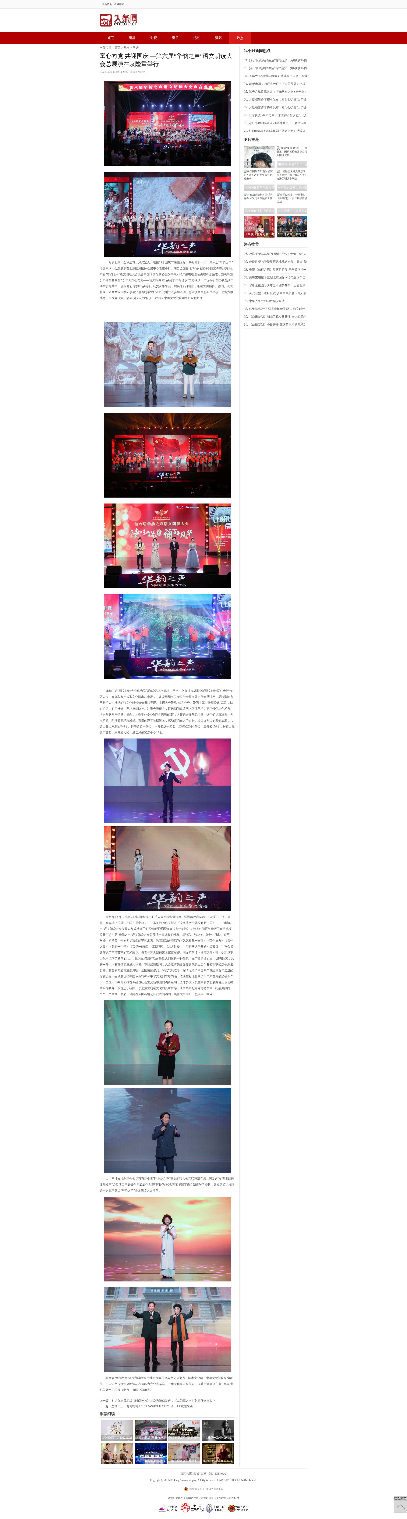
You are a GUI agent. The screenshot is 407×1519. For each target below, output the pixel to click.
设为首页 (107, 4)
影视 (153, 38)
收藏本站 (119, 4)
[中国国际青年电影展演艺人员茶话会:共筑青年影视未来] (259, 178)
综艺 (197, 38)
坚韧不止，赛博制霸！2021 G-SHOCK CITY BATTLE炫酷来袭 (152, 1406)
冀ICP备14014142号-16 (244, 1480)
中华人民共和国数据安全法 (267, 301)
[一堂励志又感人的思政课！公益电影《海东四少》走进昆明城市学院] (292, 178)
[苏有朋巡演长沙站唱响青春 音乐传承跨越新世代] (259, 198)
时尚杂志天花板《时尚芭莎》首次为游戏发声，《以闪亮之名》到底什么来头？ (163, 1400)
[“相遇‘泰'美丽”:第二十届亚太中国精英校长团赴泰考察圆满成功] (292, 155)
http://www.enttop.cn (186, 1480)
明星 (132, 38)
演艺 (218, 38)
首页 (110, 38)
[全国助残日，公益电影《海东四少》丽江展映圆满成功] (292, 201)
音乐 (175, 38)
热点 (240, 38)
